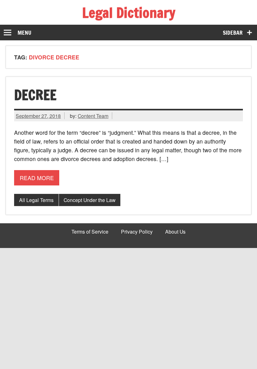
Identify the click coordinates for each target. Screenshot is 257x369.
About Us (175, 231)
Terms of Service (89, 231)
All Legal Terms (36, 199)
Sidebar (233, 33)
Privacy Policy (137, 231)
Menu (24, 33)
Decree (35, 94)
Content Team (93, 115)
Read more (37, 178)
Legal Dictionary (128, 12)
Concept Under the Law (89, 199)
